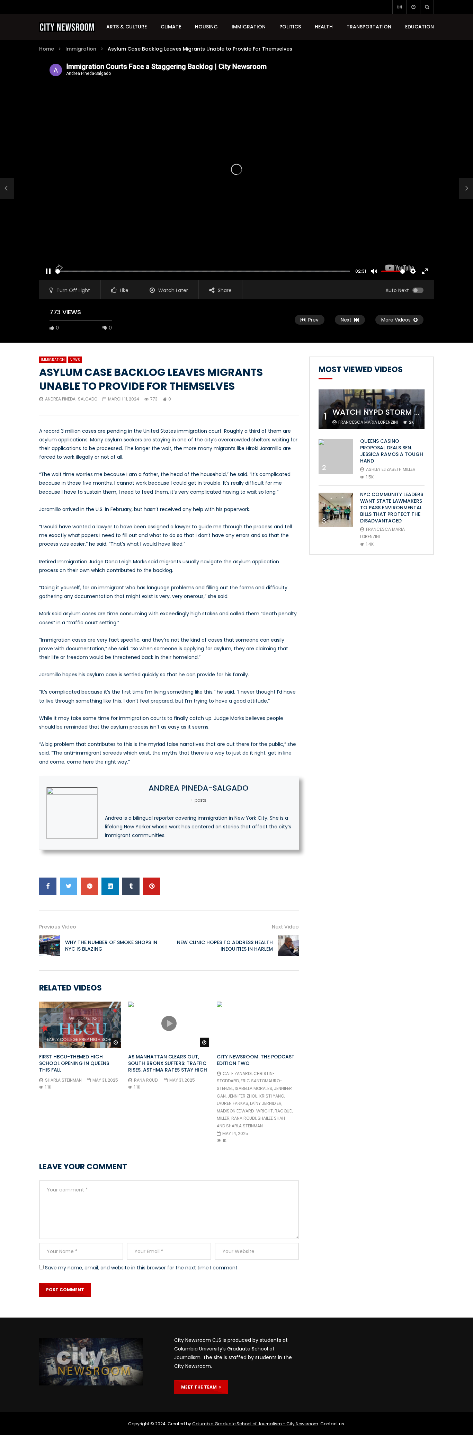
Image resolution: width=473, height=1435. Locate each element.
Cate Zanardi (237, 1073)
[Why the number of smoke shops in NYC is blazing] (7, 188)
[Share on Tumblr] (131, 886)
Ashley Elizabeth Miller (391, 469)
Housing (206, 26)
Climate (171, 26)
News (75, 359)
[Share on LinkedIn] (110, 886)
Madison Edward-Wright (245, 1111)
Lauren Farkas (232, 1103)
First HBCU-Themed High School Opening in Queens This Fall (74, 1063)
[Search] (427, 7)
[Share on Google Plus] (89, 886)
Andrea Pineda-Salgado (71, 399)
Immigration (249, 26)
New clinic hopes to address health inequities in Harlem (225, 945)
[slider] (202, 271)
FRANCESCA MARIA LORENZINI (368, 422)
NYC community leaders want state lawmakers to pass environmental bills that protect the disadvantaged (391, 507)
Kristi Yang (271, 1096)
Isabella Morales (253, 1088)
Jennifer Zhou (242, 1096)
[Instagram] (399, 7)
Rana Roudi (146, 1080)
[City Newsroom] (67, 27)
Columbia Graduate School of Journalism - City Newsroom (255, 1424)
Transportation (369, 26)
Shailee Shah (271, 1118)
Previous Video (57, 926)
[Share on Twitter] (68, 886)
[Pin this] (151, 886)
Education (419, 26)
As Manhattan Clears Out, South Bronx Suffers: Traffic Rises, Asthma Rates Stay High (167, 1063)
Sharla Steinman (63, 1080)
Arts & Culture (126, 26)
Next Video (285, 926)
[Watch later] (413, 7)
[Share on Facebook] (47, 886)
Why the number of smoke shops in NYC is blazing (111, 945)
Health (324, 26)
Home (46, 48)
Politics (290, 26)
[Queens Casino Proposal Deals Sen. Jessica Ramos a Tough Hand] (336, 456)
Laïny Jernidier (266, 1103)
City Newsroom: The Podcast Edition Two (256, 1060)
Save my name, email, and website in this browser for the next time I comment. (142, 1267)
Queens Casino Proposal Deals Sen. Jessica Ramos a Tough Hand (391, 451)
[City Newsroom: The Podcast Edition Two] (258, 1025)
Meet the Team (200, 1387)
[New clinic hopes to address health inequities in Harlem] (288, 945)
